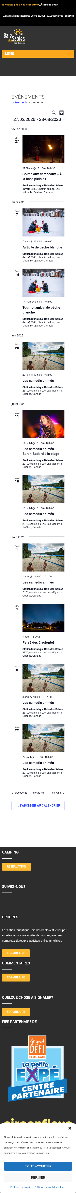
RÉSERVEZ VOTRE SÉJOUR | (33, 16)
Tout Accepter (38, 1166)
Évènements (20, 102)
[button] (70, 1128)
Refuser (38, 1177)
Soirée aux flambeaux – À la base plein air (42, 176)
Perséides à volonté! (38, 642)
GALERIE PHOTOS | (56, 16)
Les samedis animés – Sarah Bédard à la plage (40, 451)
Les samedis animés (38, 380)
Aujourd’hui (38, 792)
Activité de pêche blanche (42, 247)
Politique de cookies (21, 1187)
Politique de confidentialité (49, 1187)
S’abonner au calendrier (39, 805)
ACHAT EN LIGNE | (11, 16)
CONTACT (69, 16)
